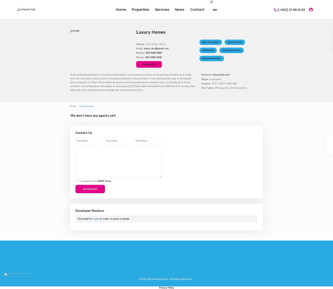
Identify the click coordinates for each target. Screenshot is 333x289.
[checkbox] (76, 181)
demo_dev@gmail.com (156, 48)
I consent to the (95, 181)
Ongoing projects (232, 50)
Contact (197, 9)
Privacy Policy (166, 287)
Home (121, 9)
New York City (235, 42)
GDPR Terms (104, 181)
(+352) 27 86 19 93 (291, 10)
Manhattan (208, 50)
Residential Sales (212, 58)
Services (162, 9)
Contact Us (149, 64)
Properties (140, 9)
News (179, 9)
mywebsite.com (221, 74)
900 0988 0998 (153, 57)
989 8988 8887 (154, 53)
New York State (211, 42)
